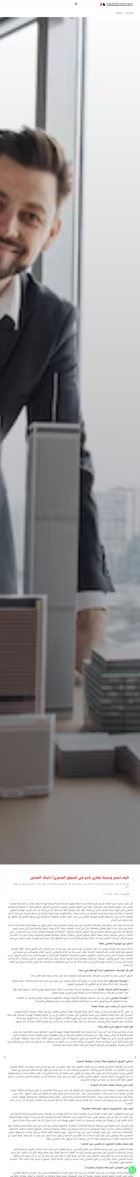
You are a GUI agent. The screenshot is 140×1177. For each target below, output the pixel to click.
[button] (76, 3)
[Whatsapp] (132, 1170)
